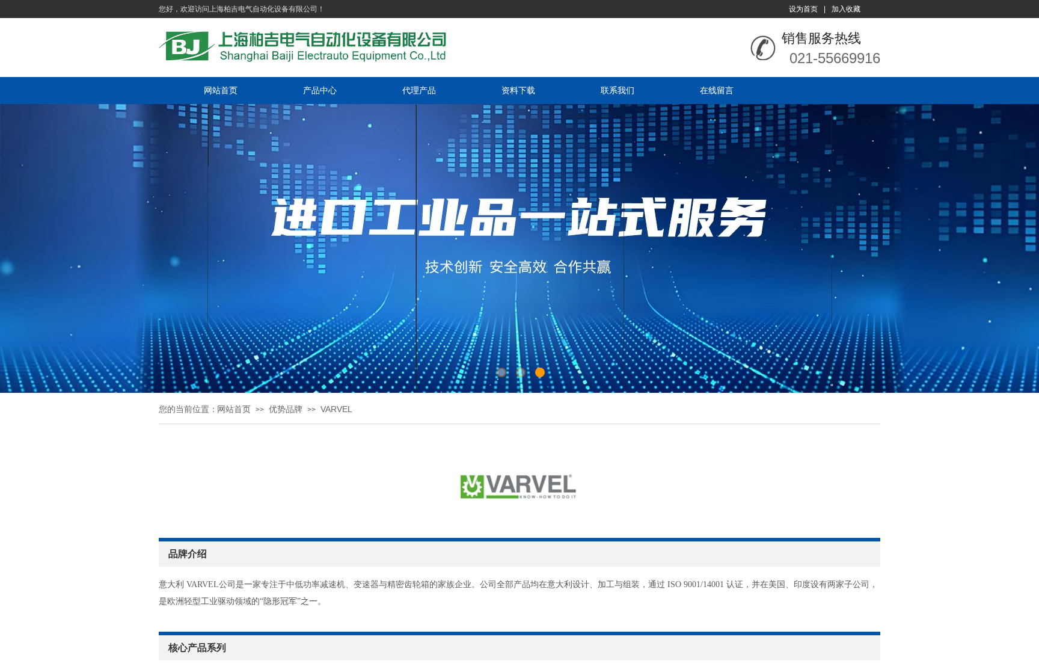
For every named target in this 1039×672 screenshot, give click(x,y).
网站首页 (221, 90)
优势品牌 (285, 409)
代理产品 (419, 90)
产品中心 (320, 90)
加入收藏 (846, 9)
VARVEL (336, 409)
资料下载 (518, 90)
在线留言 (717, 90)
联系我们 (617, 90)
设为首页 (803, 9)
